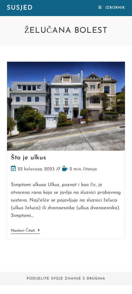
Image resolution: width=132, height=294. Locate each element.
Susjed (20, 8)
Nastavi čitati (25, 231)
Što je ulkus (28, 158)
